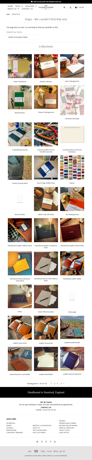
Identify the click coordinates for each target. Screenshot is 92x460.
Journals (9, 428)
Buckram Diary (20, 113)
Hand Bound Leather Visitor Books (72, 246)
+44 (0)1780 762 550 (49, 410)
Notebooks (10, 423)
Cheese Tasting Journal (46, 112)
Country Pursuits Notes (20, 183)
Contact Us (27, 9)
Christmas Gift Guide (72, 119)
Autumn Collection (46, 82)
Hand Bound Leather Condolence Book (46, 247)
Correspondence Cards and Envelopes (72, 151)
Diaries (72, 183)
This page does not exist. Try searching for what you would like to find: (32, 27)
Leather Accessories (20, 343)
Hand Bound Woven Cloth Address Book (46, 280)
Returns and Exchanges (68, 425)
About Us (12, 9)
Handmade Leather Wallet (72, 279)
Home (10, 6)
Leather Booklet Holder (72, 343)
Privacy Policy (64, 430)
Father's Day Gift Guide (46, 214)
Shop (17, 6)
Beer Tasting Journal (72, 81)
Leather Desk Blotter (46, 374)
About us (36, 428)
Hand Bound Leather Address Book (20, 246)
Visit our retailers (40, 430)
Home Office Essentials (46, 312)
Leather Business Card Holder (20, 374)
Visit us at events (39, 433)
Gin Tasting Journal (72, 214)
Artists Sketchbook (20, 82)
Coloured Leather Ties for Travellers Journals (46, 151)
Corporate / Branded (14, 433)
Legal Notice (64, 433)
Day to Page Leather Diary (46, 183)
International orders (67, 423)
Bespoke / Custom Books (42, 425)
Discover (29, 6)
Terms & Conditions (66, 428)
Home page (72, 312)
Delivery (62, 421)
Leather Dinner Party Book (72, 374)
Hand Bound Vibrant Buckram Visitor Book (20, 280)
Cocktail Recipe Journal (20, 150)
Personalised (11, 430)
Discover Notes (20, 214)
